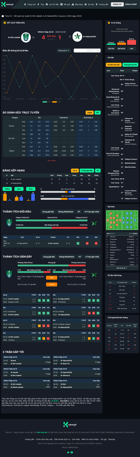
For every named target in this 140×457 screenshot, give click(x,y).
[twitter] (68, 452)
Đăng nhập (131, 4)
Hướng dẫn (29, 439)
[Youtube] (71, 452)
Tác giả (104, 439)
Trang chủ (8, 16)
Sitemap (111, 439)
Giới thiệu (76, 439)
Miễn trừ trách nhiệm (90, 439)
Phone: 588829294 (70, 447)
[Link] (7, 4)
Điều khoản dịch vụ (62, 439)
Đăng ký (117, 4)
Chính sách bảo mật (44, 439)
